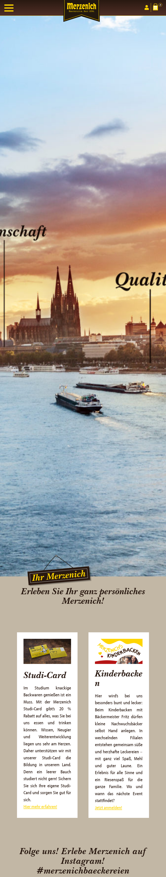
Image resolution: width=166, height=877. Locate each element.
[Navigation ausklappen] (9, 8)
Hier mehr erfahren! (40, 806)
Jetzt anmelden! (108, 808)
